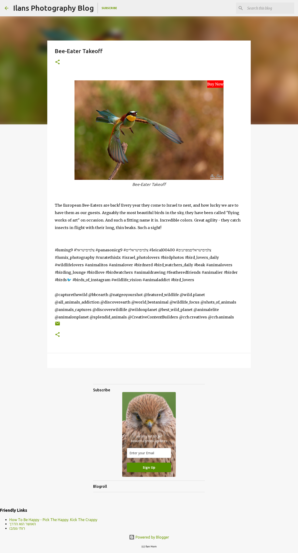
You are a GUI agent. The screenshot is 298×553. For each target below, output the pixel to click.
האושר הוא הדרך (22, 524)
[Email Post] (57, 325)
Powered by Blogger (152, 537)
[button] (57, 62)
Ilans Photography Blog (53, 8)
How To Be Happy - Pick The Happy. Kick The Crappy (53, 520)
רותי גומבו (17, 528)
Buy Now (215, 84)
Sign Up (149, 467)
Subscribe (109, 8)
